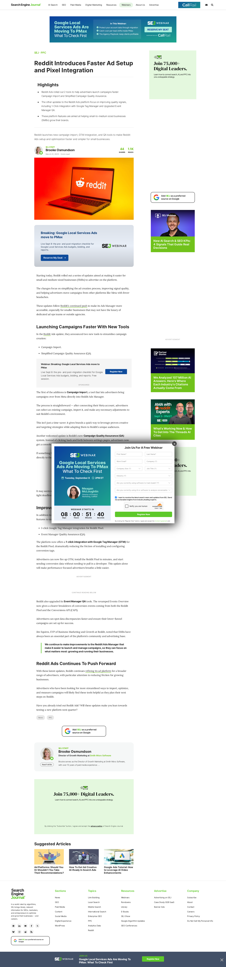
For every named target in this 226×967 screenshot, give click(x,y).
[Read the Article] (49, 857)
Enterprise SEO (95, 916)
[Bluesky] (13, 931)
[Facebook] (31, 925)
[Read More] (173, 360)
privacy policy (96, 826)
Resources (111, 5)
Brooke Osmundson (60, 150)
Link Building (94, 897)
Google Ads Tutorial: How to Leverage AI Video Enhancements (118, 870)
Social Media (60, 916)
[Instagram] (19, 931)
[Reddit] (25, 931)
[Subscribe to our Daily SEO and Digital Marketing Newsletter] (206, 5)
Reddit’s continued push (73, 305)
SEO (64, 5)
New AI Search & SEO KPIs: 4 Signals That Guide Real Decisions (172, 244)
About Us (140, 5)
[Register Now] (173, 223)
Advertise (154, 5)
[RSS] (31, 931)
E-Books (125, 911)
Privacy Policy (193, 916)
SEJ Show (125, 916)
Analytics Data (94, 925)
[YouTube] (25, 925)
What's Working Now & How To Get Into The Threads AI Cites (172, 432)
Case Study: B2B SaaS (164, 902)
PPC (50, 718)
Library (124, 907)
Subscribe (191, 897)
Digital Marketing (93, 5)
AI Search (52, 5)
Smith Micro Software (100, 755)
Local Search (94, 902)
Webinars (126, 5)
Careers (190, 911)
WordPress (60, 925)
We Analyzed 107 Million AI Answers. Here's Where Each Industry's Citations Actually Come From (172, 383)
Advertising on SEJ (162, 897)
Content (58, 911)
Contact (190, 907)
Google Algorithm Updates (133, 921)
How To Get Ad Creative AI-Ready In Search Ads (83, 868)
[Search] (212, 5)
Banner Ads (159, 907)
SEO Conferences (129, 925)
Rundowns (126, 902)
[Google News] (13, 925)
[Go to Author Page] (38, 150)
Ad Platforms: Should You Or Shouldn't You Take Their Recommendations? (49, 870)
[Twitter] (37, 925)
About (190, 902)
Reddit (47, 334)
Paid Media (75, 5)
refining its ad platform (98, 670)
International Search (97, 911)
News (40, 718)
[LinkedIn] (19, 925)
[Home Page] (26, 5)
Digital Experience (63, 921)
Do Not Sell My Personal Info (200, 921)
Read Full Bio (47, 764)
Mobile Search (94, 907)
